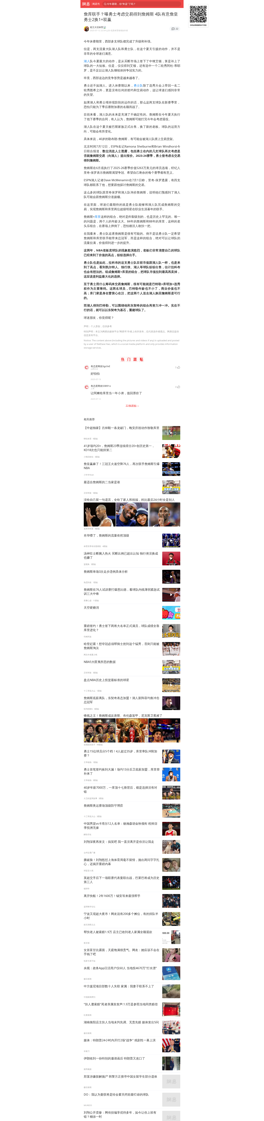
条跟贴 (131, 406)
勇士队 (138, 85)
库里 (98, 217)
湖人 (87, 61)
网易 (85, 4)
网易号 (96, 3)
